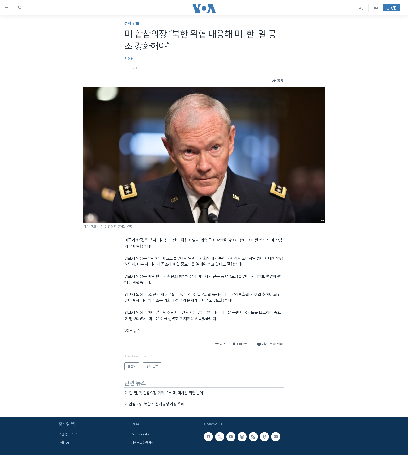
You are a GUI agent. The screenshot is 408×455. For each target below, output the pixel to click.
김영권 (129, 59)
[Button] (278, 81)
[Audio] (361, 8)
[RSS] (253, 436)
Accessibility (140, 434)
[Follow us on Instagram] (242, 436)
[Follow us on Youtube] (230, 436)
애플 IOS (64, 442)
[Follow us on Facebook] (208, 436)
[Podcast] (264, 436)
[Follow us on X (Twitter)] (219, 436)
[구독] (275, 436)
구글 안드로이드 (69, 434)
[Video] (376, 8)
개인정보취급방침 (142, 442)
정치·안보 (131, 23)
